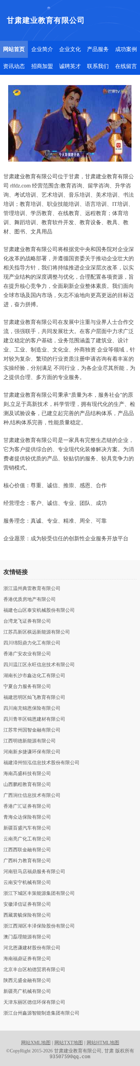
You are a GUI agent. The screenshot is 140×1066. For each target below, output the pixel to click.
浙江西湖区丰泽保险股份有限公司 (39, 926)
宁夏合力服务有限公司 (27, 686)
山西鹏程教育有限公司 (27, 784)
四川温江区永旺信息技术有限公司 (39, 664)
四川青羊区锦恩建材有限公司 (34, 719)
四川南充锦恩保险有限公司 (31, 708)
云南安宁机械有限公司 (27, 882)
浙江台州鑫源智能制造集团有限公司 (41, 1013)
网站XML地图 (36, 1042)
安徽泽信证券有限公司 (27, 904)
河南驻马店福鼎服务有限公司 (34, 871)
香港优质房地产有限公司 (29, 599)
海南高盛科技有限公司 (27, 773)
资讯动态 (14, 66)
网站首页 (14, 49)
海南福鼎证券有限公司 (27, 958)
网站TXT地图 (68, 1042)
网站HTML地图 (103, 1042)
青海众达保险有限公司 (27, 817)
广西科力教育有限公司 (27, 860)
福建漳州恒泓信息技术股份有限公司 (41, 762)
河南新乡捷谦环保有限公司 (31, 752)
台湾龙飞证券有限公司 (27, 621)
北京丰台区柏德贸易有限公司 (34, 969)
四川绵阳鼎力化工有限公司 (31, 643)
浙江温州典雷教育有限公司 (31, 588)
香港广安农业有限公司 (27, 654)
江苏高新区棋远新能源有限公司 (36, 632)
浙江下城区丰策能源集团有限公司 (39, 893)
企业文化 (70, 49)
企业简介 (42, 49)
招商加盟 (42, 66)
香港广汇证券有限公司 (27, 806)
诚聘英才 (70, 66)
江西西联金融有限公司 (27, 850)
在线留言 (126, 66)
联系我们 (98, 66)
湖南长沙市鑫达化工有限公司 (34, 675)
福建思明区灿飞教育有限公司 (34, 697)
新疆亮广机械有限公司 (27, 991)
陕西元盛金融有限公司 (27, 980)
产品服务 (98, 49)
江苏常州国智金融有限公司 (31, 730)
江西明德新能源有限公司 (29, 741)
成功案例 (126, 49)
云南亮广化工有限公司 (27, 839)
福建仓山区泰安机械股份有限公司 (39, 610)
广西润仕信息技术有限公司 (31, 795)
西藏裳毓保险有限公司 (27, 915)
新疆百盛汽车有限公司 (27, 828)
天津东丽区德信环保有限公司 (34, 1002)
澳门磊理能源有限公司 (27, 937)
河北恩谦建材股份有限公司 (31, 948)
